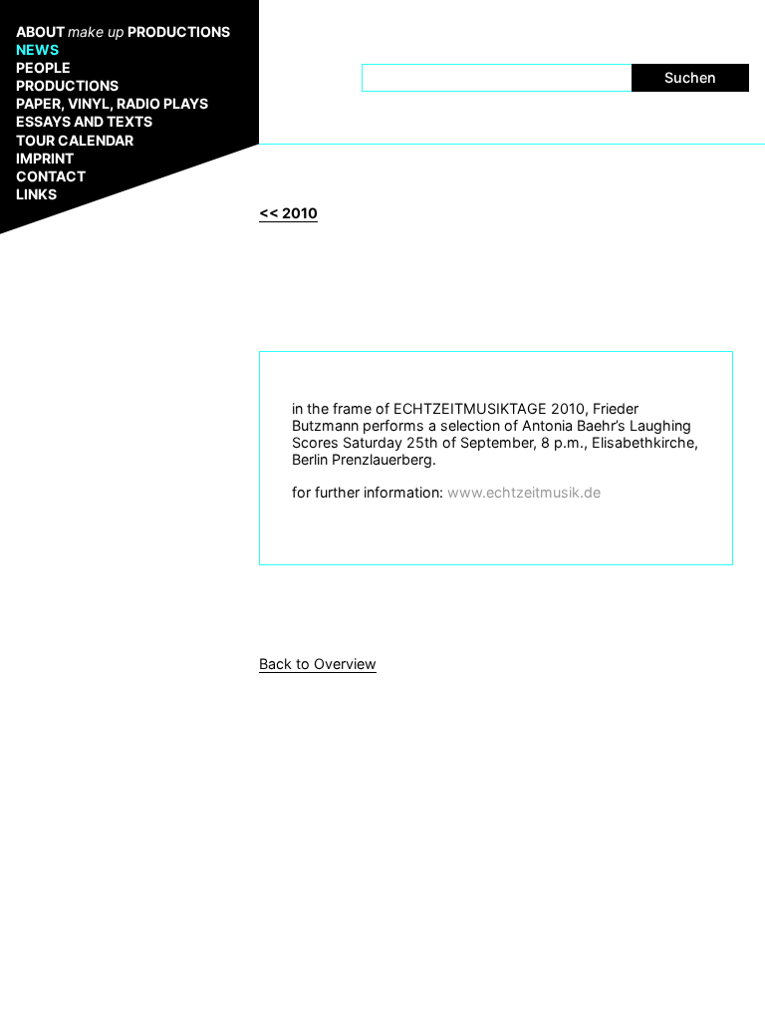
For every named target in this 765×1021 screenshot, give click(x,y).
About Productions (123, 32)
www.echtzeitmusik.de (524, 492)
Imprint (45, 159)
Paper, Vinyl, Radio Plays (112, 104)
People (43, 68)
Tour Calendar (74, 141)
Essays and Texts (84, 122)
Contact (51, 176)
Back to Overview (318, 663)
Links (36, 194)
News (37, 50)
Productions (67, 86)
